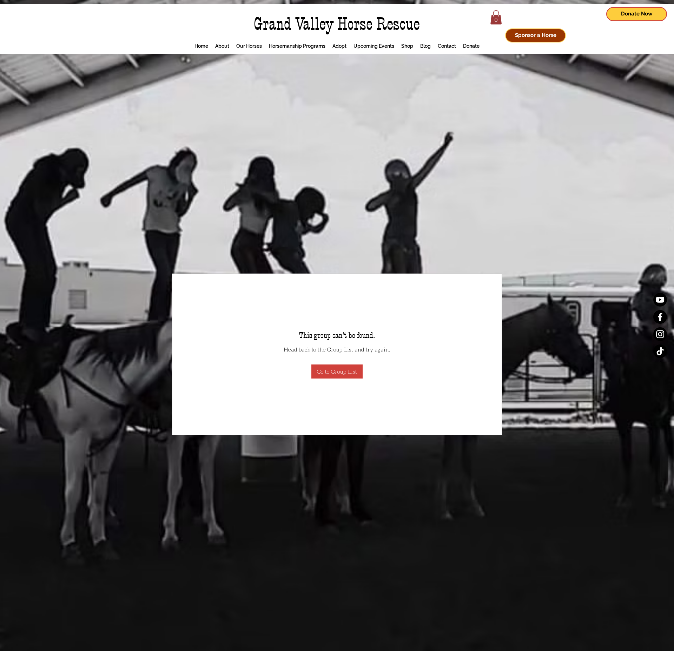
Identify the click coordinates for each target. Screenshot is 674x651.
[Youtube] (660, 300)
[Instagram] (660, 334)
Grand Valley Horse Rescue (337, 24)
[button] (496, 17)
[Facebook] (660, 317)
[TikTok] (660, 351)
